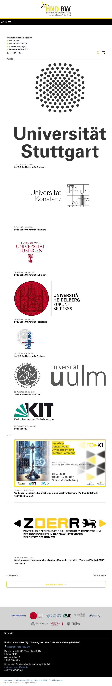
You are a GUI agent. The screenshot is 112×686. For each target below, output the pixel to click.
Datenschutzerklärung (24, 680)
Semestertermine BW (18, 49)
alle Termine (14, 40)
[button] (4, 22)
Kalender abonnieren (54, 584)
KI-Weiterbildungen (17, 46)
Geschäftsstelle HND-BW (18, 646)
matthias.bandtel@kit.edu (16, 667)
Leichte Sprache (56, 680)
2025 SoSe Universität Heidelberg (30, 321)
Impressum (8, 680)
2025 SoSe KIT (21, 428)
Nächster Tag (99, 575)
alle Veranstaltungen (18, 43)
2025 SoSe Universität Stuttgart (29, 167)
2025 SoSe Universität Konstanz (30, 229)
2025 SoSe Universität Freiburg (29, 356)
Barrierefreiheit (41, 680)
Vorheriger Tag (14, 575)
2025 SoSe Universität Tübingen (30, 274)
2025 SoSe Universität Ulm (27, 394)
